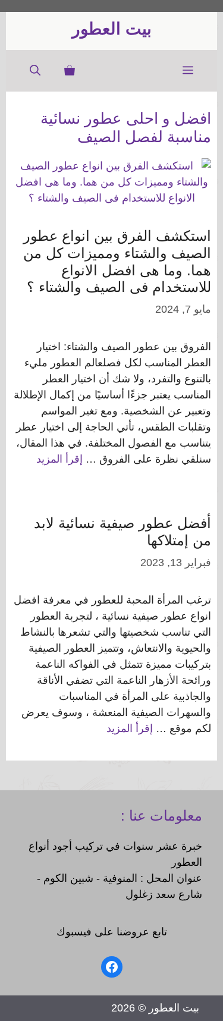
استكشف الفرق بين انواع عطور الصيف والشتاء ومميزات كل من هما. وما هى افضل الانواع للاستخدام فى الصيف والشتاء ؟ (117, 261)
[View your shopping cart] (69, 71)
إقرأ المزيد (59, 459)
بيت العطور (112, 29)
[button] (35, 71)
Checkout (56, 989)
